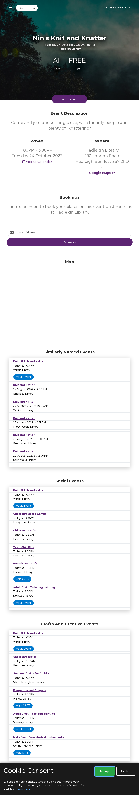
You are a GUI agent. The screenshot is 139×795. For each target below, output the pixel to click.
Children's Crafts (24, 530)
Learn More (23, 789)
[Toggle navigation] (10, 7)
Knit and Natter (24, 385)
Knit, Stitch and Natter (29, 361)
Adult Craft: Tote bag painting (34, 587)
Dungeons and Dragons (29, 690)
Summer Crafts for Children (32, 673)
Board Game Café (25, 563)
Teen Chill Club (23, 547)
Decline (126, 771)
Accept (105, 771)
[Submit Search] (34, 8)
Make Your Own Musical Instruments (38, 737)
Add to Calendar (39, 162)
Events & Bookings (117, 7)
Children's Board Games (29, 513)
